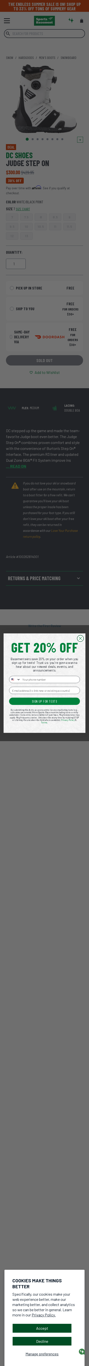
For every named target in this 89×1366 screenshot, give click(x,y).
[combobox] (15, 679)
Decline (42, 1341)
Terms (44, 722)
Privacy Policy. (44, 1314)
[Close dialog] (80, 638)
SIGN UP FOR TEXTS (44, 701)
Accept (42, 1328)
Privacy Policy (68, 720)
